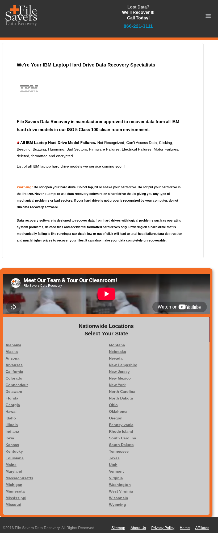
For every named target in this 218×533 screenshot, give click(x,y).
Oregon (116, 418)
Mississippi (16, 498)
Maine (11, 465)
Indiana (12, 431)
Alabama (13, 345)
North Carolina (122, 391)
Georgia (13, 405)
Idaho (11, 418)
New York (117, 385)
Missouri (13, 504)
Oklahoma (118, 411)
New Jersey (119, 371)
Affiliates (202, 528)
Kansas (12, 445)
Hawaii (12, 411)
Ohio (113, 405)
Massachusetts (19, 478)
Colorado (14, 378)
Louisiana (15, 458)
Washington (120, 484)
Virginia (116, 478)
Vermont (116, 471)
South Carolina (122, 438)
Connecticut (17, 385)
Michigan (14, 484)
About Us (138, 528)
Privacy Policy (162, 528)
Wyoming (117, 504)
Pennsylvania (121, 425)
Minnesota (15, 491)
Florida (12, 398)
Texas (114, 458)
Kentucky (14, 451)
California (14, 371)
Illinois (12, 425)
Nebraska (117, 351)
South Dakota (121, 445)
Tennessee (119, 451)
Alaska (12, 351)
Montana (117, 345)
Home (185, 528)
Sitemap (118, 528)
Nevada (116, 358)
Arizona (12, 358)
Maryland (14, 471)
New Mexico (120, 378)
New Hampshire (123, 365)
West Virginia (121, 491)
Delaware (14, 391)
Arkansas (14, 365)
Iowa (10, 438)
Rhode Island (121, 431)
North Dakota (121, 398)
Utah (113, 465)
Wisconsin (118, 498)
